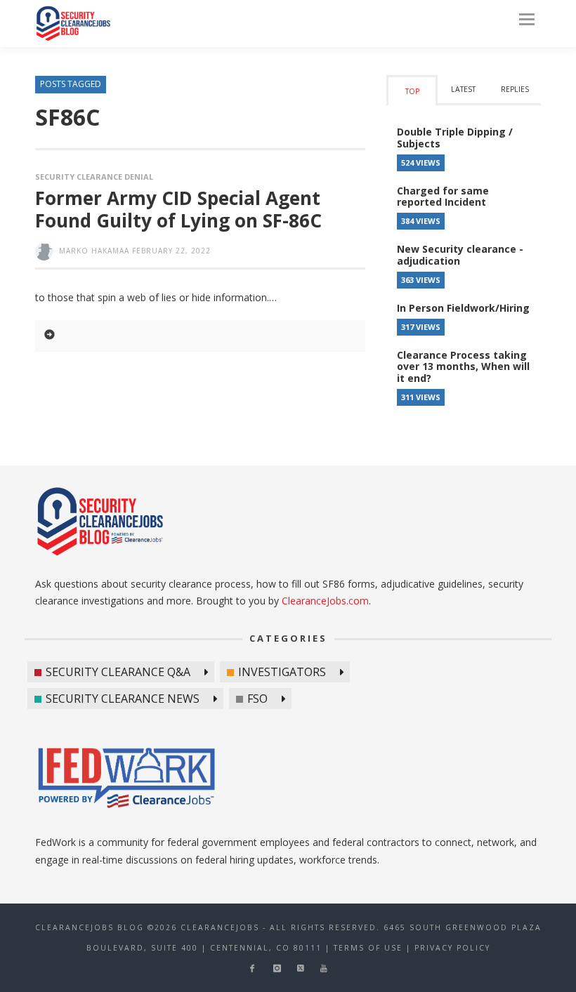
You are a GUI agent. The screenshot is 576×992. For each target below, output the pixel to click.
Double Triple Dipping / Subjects (455, 137)
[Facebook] (251, 968)
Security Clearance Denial (94, 176)
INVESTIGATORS (282, 672)
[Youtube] (323, 968)
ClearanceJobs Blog (73, 23)
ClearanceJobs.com (325, 600)
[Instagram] (277, 968)
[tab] (412, 90)
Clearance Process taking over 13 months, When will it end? (463, 366)
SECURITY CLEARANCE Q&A (118, 672)
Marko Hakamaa (94, 251)
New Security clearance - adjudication (460, 254)
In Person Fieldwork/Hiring (463, 308)
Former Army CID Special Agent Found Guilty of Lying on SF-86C (178, 208)
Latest (463, 89)
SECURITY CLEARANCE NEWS (122, 698)
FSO (257, 698)
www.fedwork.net (128, 780)
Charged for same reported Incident (443, 196)
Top (412, 91)
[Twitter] (300, 968)
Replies (515, 89)
